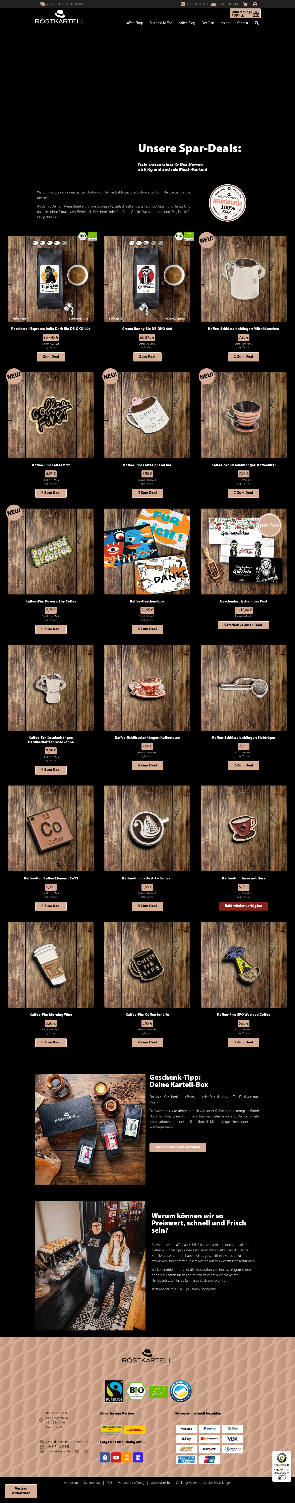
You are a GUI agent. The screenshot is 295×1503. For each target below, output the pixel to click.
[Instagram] (127, 1457)
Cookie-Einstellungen (218, 1483)
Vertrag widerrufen (21, 1491)
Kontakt (242, 23)
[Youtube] (116, 1457)
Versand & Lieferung (131, 1483)
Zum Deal (51, 357)
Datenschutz (92, 1483)
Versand (53, 347)
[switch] (282, 1477)
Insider (225, 23)
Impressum (70, 1483)
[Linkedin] (138, 1457)
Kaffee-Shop (134, 23)
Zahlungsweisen (187, 1483)
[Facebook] (105, 1457)
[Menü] (288, 1453)
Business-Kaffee (161, 23)
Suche (256, 23)
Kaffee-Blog (187, 23)
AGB (109, 1483)
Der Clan (208, 23)
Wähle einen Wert (243, 625)
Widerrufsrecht (160, 1483)
